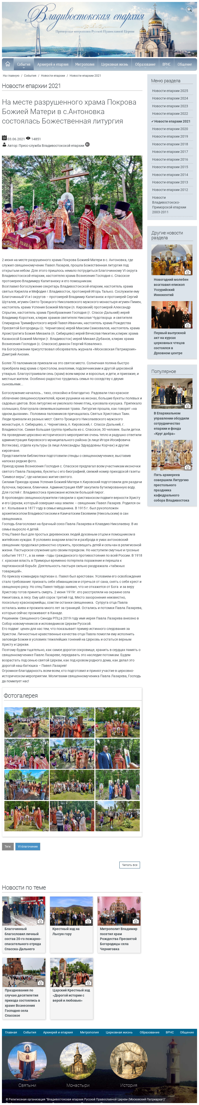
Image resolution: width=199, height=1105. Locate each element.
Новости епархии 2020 (170, 129)
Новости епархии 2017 (170, 152)
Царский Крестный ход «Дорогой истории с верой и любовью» (71, 995)
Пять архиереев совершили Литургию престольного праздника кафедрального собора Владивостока (171, 487)
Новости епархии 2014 (170, 175)
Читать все (129, 865)
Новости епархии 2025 (170, 91)
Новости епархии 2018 (170, 144)
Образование (145, 64)
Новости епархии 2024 (170, 98)
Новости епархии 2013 (170, 182)
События (23, 64)
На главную (11, 75)
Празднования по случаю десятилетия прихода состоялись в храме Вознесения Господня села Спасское (22, 1003)
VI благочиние (28, 846)
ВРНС (167, 64)
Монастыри (78, 1085)
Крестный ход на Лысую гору (66, 931)
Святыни (27, 1085)
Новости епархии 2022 (170, 114)
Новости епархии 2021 (85, 75)
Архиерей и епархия (52, 64)
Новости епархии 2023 (170, 106)
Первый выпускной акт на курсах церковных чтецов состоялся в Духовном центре (170, 343)
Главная (11, 1032)
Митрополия (84, 64)
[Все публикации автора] (87, 146)
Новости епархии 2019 (170, 136)
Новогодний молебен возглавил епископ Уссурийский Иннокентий (171, 287)
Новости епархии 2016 (170, 159)
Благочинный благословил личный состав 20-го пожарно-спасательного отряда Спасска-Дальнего (23, 939)
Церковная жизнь (114, 64)
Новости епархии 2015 (170, 167)
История (128, 1085)
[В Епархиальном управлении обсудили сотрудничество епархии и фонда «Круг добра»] (171, 408)
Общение (185, 64)
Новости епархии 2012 (170, 190)
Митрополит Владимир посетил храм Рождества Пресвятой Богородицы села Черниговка (118, 939)
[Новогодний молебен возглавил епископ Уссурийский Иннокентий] (171, 274)
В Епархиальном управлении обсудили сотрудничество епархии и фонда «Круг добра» (171, 423)
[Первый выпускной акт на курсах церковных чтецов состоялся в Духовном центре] (171, 327)
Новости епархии (53, 75)
